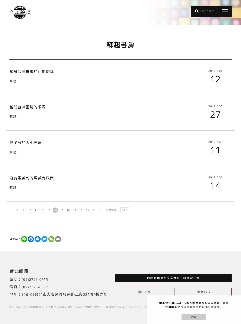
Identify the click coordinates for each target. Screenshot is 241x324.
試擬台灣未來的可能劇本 (31, 71)
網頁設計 (38, 307)
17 (74, 210)
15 (61, 210)
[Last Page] (100, 210)
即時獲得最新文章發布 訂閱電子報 (173, 278)
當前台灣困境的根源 (27, 107)
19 (87, 210)
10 (29, 210)
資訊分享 (144, 292)
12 (42, 210)
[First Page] (17, 210)
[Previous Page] (23, 210)
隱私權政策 (212, 307)
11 (36, 210)
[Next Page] (93, 210)
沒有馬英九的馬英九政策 (31, 178)
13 (49, 210)
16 (68, 210)
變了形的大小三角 (25, 142)
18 (81, 210)
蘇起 (12, 81)
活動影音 (203, 292)
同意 (194, 317)
